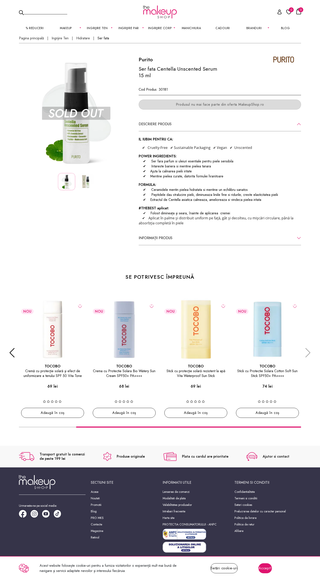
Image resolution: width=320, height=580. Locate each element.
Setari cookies (243, 505)
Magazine (97, 531)
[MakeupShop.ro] (160, 11)
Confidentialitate (244, 492)
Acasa (94, 492)
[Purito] (283, 59)
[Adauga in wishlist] (80, 305)
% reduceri (35, 28)
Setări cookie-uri (224, 568)
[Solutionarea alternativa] (196, 534)
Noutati (95, 498)
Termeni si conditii (245, 498)
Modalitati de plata (174, 498)
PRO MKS (97, 518)
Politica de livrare (245, 518)
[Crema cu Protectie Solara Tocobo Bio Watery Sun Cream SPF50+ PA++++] (124, 329)
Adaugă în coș (52, 412)
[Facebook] (24, 515)
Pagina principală (31, 38)
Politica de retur (244, 524)
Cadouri (223, 28)
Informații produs (155, 237)
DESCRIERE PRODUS (155, 124)
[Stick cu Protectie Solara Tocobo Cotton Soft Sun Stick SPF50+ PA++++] (267, 329)
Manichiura (191, 28)
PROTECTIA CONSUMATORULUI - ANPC (190, 524)
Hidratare (83, 38)
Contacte (96, 524)
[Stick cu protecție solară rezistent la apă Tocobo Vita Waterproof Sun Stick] (195, 329)
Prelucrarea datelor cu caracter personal (260, 511)
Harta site (168, 518)
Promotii (96, 505)
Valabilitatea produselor (177, 505)
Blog (285, 28)
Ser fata (103, 38)
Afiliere (238, 531)
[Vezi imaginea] (76, 113)
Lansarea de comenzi (176, 492)
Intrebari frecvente (174, 511)
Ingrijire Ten (60, 38)
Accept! (265, 568)
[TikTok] (59, 515)
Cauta (45, 11)
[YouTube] (48, 515)
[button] (12, 353)
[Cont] (277, 13)
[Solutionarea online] (196, 547)
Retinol (95, 537)
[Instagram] (36, 515)
